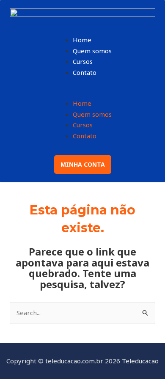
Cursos (83, 61)
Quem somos (92, 51)
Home (82, 40)
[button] (83, 93)
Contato (84, 72)
